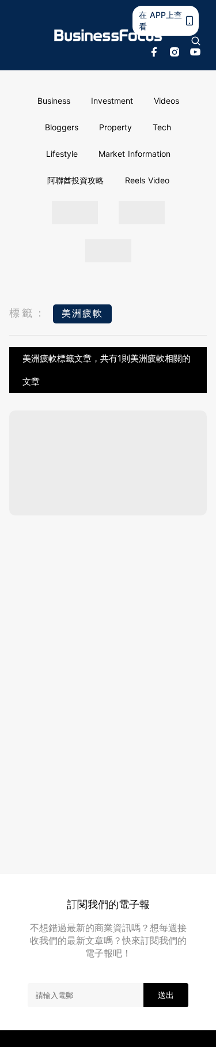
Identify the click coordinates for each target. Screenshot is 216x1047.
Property (115, 127)
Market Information (134, 154)
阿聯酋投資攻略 (75, 180)
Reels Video (147, 180)
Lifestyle (62, 154)
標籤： (28, 313)
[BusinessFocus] (108, 35)
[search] (196, 41)
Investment (112, 101)
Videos (166, 101)
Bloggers (61, 127)
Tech (162, 127)
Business (53, 101)
